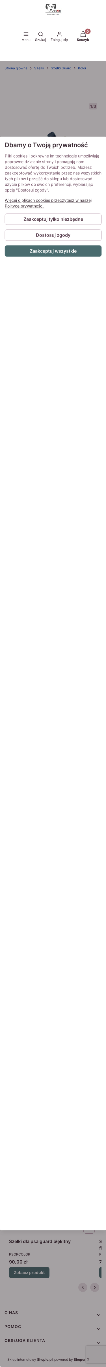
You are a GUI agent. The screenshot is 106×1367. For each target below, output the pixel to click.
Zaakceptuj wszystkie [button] (53, 251)
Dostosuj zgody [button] (53, 235)
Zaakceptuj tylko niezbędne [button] (53, 219)
